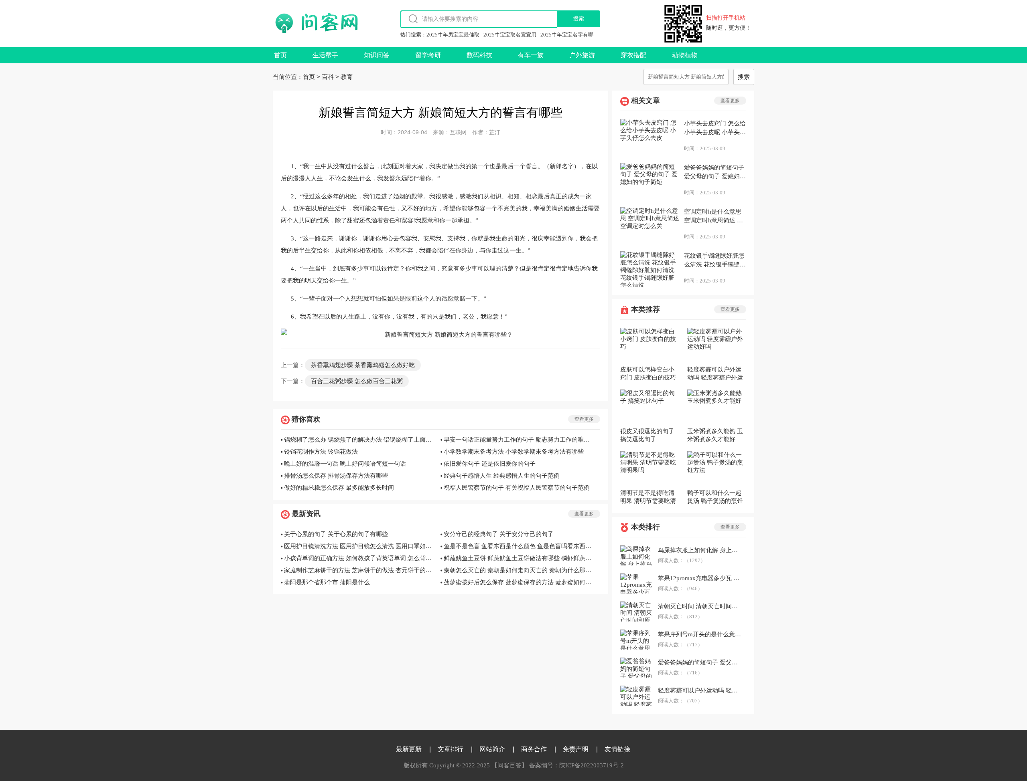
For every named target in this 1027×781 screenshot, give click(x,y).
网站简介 (492, 749)
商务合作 (534, 749)
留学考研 (428, 55)
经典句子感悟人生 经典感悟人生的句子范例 (502, 475)
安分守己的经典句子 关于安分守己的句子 (499, 534)
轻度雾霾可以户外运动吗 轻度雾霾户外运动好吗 (715, 373)
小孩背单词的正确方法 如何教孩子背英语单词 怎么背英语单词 (360, 558)
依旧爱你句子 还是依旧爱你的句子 (490, 463)
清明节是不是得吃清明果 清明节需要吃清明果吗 (648, 497)
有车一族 (531, 55)
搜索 (744, 77)
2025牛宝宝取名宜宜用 (509, 35)
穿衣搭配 (633, 55)
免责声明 (576, 749)
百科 (328, 77)
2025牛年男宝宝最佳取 (452, 35)
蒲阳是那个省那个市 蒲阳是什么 (327, 582)
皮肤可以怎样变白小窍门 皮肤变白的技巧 (648, 373)
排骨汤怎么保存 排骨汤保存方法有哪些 (336, 475)
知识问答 (377, 55)
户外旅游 (582, 55)
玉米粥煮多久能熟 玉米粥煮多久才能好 (715, 435)
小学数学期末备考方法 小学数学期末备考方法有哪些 (514, 451)
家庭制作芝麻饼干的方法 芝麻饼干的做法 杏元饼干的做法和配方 (360, 570)
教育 (347, 77)
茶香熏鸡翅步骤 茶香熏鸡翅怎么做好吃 (363, 365)
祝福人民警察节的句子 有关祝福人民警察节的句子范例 (517, 487)
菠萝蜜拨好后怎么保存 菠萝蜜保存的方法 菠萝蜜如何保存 (519, 582)
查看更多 (584, 419)
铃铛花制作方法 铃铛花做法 (321, 451)
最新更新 (409, 749)
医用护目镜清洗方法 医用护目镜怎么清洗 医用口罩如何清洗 (360, 546)
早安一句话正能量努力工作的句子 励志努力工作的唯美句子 (519, 439)
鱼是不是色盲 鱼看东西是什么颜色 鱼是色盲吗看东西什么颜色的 (519, 546)
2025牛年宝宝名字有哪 (566, 35)
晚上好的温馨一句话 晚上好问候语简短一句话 (345, 463)
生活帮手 (325, 55)
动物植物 (685, 55)
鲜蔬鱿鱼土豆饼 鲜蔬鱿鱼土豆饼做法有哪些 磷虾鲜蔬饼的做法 (519, 558)
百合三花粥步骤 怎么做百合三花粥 (357, 381)
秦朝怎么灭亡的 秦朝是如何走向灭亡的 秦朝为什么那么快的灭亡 (519, 570)
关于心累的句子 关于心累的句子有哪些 (336, 534)
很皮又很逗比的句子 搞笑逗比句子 (647, 435)
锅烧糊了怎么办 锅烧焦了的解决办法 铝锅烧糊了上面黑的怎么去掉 (360, 439)
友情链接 (617, 749)
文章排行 (450, 749)
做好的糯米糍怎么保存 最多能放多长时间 (339, 487)
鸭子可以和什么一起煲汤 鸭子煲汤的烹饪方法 (715, 497)
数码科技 (479, 55)
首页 (280, 55)
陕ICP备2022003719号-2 (591, 765)
